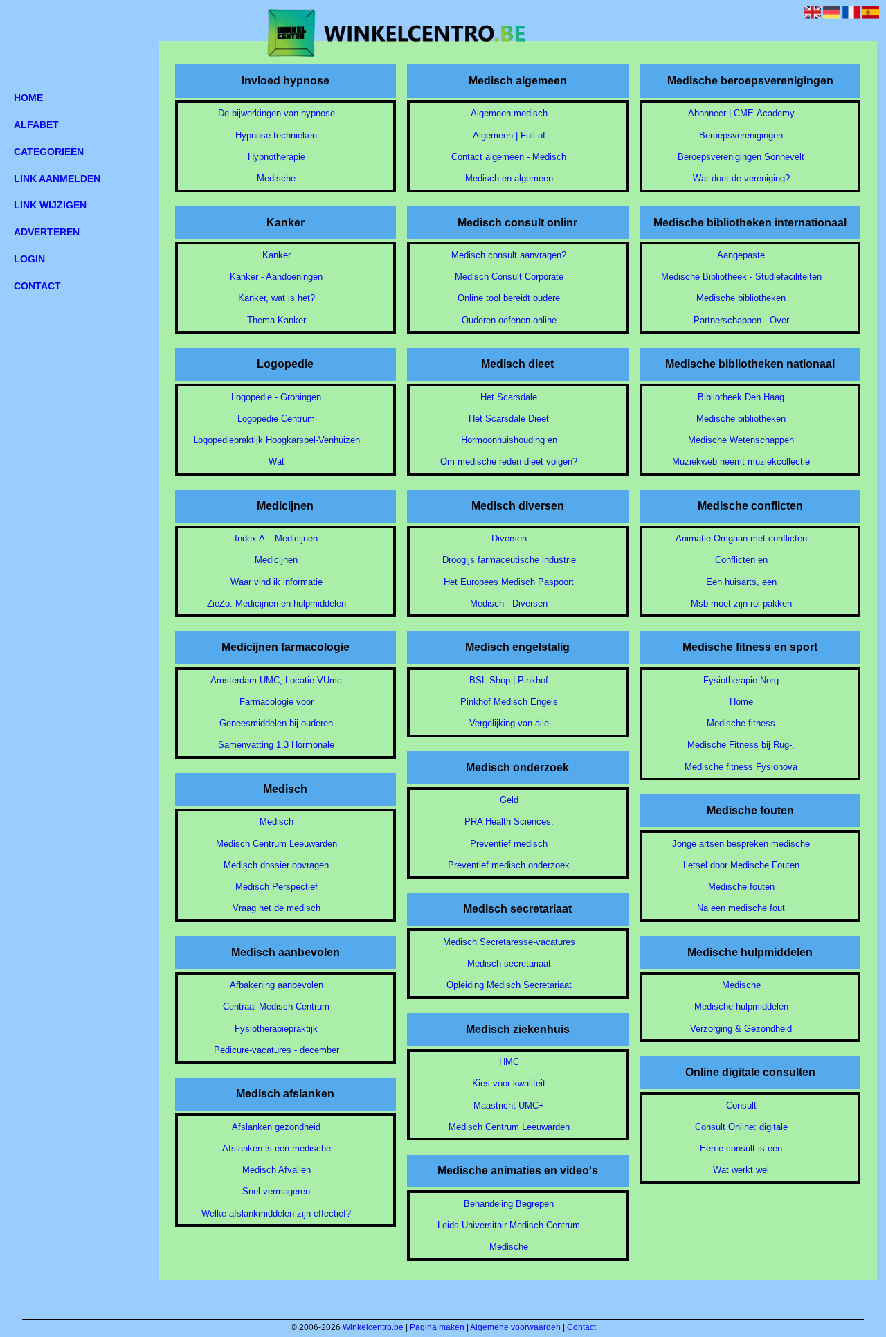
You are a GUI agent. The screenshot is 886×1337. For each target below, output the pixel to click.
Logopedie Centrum (276, 418)
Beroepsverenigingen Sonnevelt (741, 157)
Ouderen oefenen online (509, 320)
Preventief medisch (509, 843)
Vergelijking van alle (509, 723)
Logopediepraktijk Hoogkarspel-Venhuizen (276, 440)
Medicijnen (276, 560)
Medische (276, 178)
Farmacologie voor (276, 702)
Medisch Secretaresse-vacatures (509, 942)
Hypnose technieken (276, 135)
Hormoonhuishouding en (509, 440)
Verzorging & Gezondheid (741, 1028)
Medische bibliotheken (741, 298)
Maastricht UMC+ (508, 1105)
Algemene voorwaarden (515, 1327)
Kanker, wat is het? (276, 298)
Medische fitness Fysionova (741, 767)
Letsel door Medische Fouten (741, 865)
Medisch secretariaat (509, 963)
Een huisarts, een (741, 582)
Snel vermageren (276, 1191)
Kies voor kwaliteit (508, 1083)
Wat (276, 461)
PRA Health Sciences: (509, 821)
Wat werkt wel (741, 1170)
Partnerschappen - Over (741, 320)
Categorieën (49, 151)
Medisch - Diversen (509, 603)
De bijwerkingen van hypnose (276, 113)
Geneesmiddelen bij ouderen (276, 723)
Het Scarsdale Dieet (509, 418)
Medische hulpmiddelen (741, 1006)
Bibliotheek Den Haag (741, 397)
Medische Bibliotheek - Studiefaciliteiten (741, 276)
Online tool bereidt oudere (509, 298)
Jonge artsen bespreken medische (741, 843)
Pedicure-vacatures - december (276, 1050)
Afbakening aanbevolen (276, 985)
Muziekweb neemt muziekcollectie (741, 461)
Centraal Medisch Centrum (276, 1006)
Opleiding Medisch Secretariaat (509, 985)
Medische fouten (741, 886)
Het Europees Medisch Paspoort (509, 582)
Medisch (276, 821)
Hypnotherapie (276, 157)
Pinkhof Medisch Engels (509, 702)
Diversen (509, 538)
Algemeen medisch (509, 113)
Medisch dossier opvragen (276, 865)
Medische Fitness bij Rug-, (741, 744)
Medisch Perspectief (276, 886)
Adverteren (47, 231)
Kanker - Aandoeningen (276, 276)
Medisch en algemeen (509, 178)
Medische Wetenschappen (741, 440)
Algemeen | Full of (509, 135)
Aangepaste (741, 255)
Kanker (276, 255)
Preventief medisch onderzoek (509, 865)
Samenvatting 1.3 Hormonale (276, 744)
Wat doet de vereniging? (741, 178)
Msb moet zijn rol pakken (741, 603)
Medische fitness (741, 723)
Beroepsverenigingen (741, 135)
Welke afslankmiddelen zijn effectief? (276, 1213)
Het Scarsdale (508, 397)
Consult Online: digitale (741, 1127)
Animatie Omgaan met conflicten (741, 538)
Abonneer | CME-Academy (741, 113)
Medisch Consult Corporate (509, 276)
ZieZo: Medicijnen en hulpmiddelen (276, 603)
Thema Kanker (276, 320)
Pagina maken (437, 1327)
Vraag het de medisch (276, 908)
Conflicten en (741, 560)
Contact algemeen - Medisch (508, 157)
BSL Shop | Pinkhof (508, 680)
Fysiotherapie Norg (741, 680)
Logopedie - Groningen (276, 397)
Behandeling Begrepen (509, 1204)
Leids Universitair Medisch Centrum (508, 1225)
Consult (741, 1105)
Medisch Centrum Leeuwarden (276, 843)
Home (741, 702)
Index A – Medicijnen (276, 538)
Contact (581, 1327)
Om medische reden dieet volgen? (508, 461)
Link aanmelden (57, 178)
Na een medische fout (741, 908)
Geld (509, 800)
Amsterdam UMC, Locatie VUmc (276, 680)
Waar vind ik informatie (276, 582)
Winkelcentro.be (373, 1327)
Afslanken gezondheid (276, 1127)
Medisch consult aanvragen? (508, 255)
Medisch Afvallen (276, 1170)
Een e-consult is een (741, 1148)
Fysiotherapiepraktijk (276, 1028)
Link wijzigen (50, 204)
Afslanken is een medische (276, 1148)
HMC (509, 1062)
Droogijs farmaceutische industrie (509, 560)
